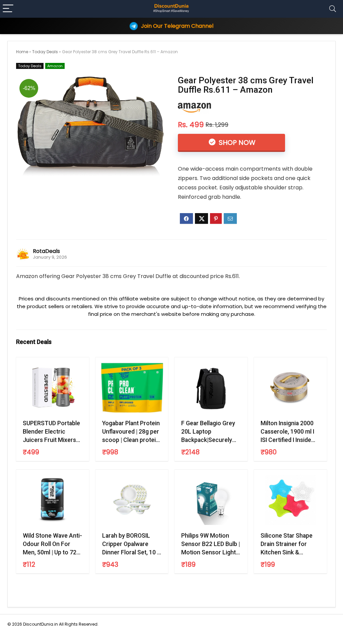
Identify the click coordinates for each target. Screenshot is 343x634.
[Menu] (8, 9)
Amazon (55, 66)
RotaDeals (46, 251)
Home (22, 52)
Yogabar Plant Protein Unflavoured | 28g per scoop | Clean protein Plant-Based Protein (131, 432)
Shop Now (236, 142)
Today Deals (45, 52)
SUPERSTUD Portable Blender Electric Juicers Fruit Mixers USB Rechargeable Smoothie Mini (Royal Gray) (51, 432)
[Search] (333, 9)
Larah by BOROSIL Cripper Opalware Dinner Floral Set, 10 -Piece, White (130, 544)
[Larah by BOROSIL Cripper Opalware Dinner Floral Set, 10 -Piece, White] (131, 500)
